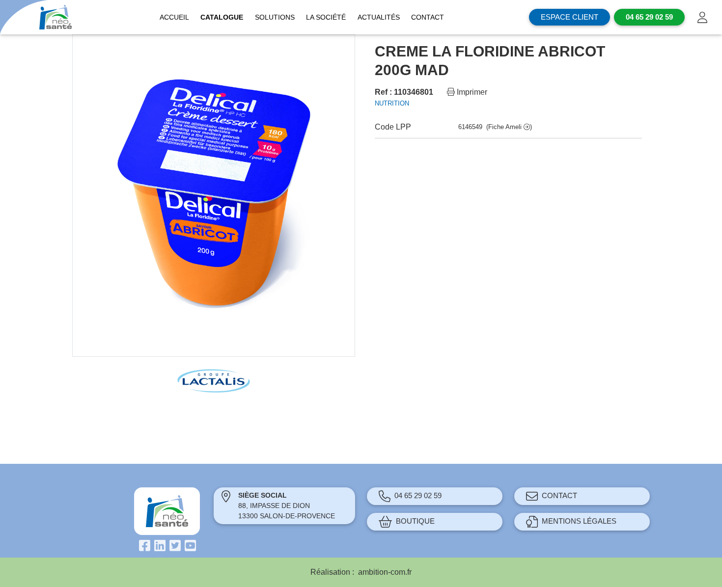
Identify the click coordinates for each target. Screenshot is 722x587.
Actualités (379, 17)
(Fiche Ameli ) (509, 127)
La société (326, 17)
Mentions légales (579, 521)
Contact (427, 17)
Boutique (415, 521)
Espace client (569, 17)
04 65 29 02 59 (418, 495)
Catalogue (221, 17)
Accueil (174, 17)
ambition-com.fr (385, 572)
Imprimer (471, 92)
